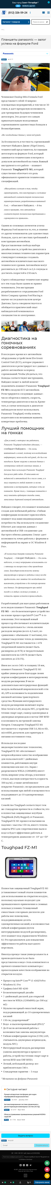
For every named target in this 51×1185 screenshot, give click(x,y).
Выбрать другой (29, 6)
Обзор (6, 1120)
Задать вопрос (25, 1136)
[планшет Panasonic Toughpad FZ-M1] (25, 90)
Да (18, 6)
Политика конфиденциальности (13, 1157)
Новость (7, 1099)
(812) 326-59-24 (17, 12)
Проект (4, 59)
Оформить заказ (42, 1182)
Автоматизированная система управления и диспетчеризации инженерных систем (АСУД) (22, 1106)
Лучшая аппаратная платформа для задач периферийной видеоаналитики (20, 1096)
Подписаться (42, 1145)
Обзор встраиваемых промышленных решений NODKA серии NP (25, 1116)
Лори (31, 1171)
